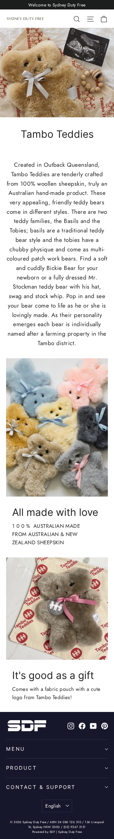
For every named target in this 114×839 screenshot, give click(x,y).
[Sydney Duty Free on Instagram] (70, 725)
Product (21, 768)
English (53, 805)
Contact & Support (41, 787)
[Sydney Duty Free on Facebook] (82, 725)
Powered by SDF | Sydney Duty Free (57, 832)
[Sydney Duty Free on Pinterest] (104, 725)
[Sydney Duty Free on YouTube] (93, 725)
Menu (15, 749)
